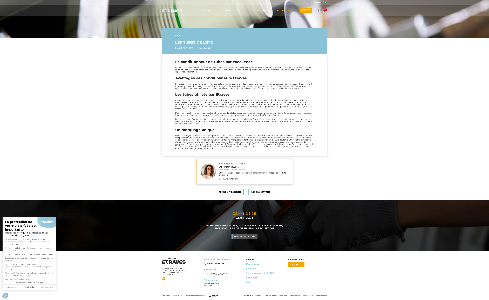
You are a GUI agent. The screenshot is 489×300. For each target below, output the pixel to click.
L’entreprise (252, 264)
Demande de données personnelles (314, 296)
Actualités (251, 278)
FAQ (248, 282)
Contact (296, 264)
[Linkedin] (163, 278)
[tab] (181, 278)
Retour (178, 35)
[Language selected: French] (322, 10)
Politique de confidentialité (252, 296)
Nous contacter (244, 236)
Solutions (251, 268)
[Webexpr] (213, 295)
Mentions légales (271, 296)
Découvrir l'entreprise (229, 179)
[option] (325, 10)
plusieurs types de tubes (268, 100)
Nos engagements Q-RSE (260, 273)
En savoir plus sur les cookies (289, 296)
